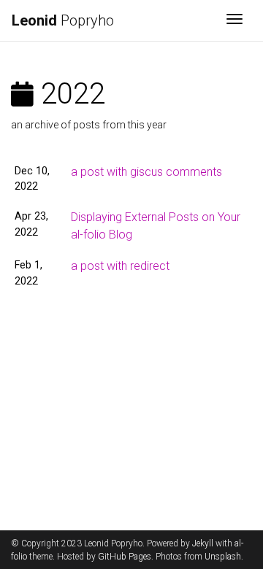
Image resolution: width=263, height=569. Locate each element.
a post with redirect (120, 266)
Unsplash (223, 556)
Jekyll (202, 543)
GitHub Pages (124, 556)
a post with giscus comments (146, 172)
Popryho (63, 20)
